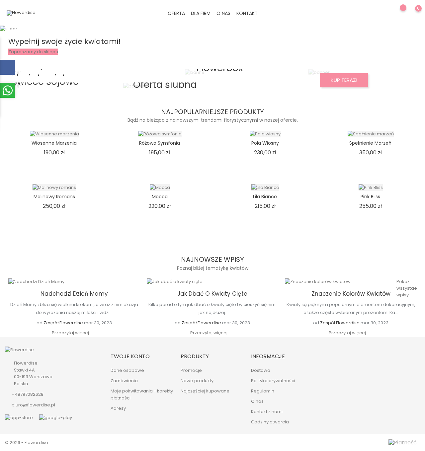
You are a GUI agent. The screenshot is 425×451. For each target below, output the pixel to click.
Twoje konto (130, 356)
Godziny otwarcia (270, 422)
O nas (223, 13)
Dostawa (260, 370)
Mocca (160, 196)
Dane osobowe (127, 370)
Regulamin (262, 391)
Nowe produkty (197, 380)
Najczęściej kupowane (205, 391)
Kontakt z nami (267, 411)
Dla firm (201, 13)
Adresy (118, 408)
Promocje (191, 370)
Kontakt (247, 13)
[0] (411, 13)
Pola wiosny (265, 143)
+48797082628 (27, 394)
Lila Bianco (265, 196)
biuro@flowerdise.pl (33, 405)
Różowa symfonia (159, 143)
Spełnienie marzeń (370, 143)
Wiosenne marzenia (54, 143)
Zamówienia (124, 380)
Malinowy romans (54, 196)
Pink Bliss (370, 196)
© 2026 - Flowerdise (26, 442)
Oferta (176, 13)
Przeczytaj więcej (70, 333)
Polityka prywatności (273, 380)
